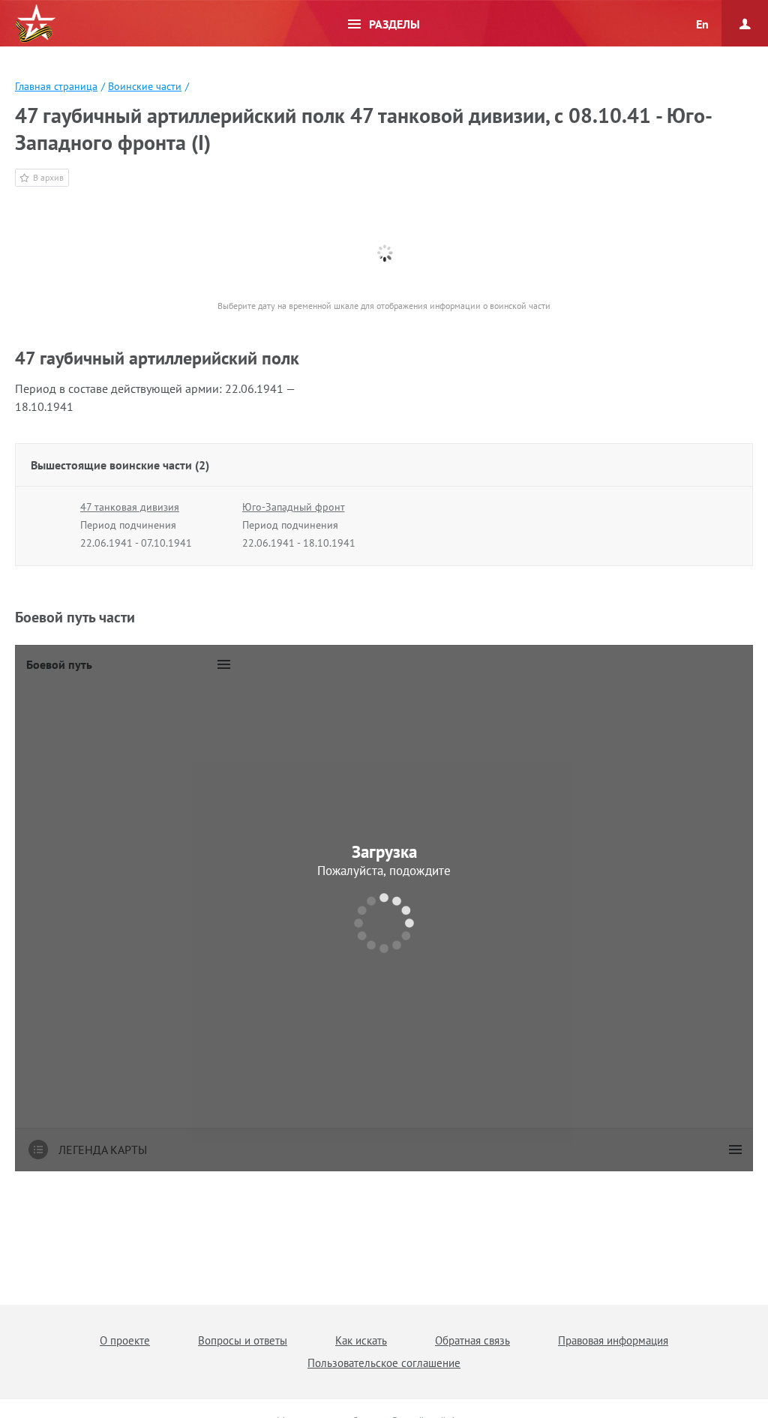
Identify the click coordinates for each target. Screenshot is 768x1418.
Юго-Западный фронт (293, 507)
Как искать (361, 1340)
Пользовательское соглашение (384, 1363)
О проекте (125, 1340)
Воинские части (145, 86)
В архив (48, 177)
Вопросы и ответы (242, 1340)
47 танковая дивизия (129, 507)
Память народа (35, 23)
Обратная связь (472, 1340)
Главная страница (56, 86)
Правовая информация (613, 1340)
